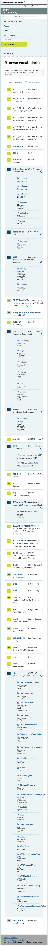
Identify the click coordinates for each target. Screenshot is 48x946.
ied (14, 493)
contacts (23, 178)
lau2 (15, 591)
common (17, 160)
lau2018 (17, 597)
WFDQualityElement (24, 876)
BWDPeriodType (24, 693)
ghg (15, 446)
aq (14, 89)
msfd (15, 619)
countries (24, 419)
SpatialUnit (24, 807)
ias (14, 483)
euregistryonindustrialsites (20, 312)
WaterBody (24, 846)
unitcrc (23, 392)
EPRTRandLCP (20, 300)
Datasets (6, 26)
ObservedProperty (24, 785)
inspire (16, 565)
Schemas (7, 40)
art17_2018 (18, 136)
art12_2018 (18, 108)
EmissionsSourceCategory (24, 747)
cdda (15, 153)
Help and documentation (12, 21)
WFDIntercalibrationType (24, 854)
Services (6, 49)
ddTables (23, 194)
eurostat (17, 322)
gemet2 (16, 439)
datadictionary (20, 169)
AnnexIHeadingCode (24, 511)
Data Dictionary (23, 16)
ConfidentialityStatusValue (24, 734)
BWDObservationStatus (24, 682)
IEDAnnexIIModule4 (20, 541)
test (14, 657)
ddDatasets (24, 186)
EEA (14, 2)
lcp (14, 609)
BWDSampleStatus (24, 703)
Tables (6, 31)
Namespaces (8, 53)
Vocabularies (8, 44)
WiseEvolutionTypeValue (24, 897)
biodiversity (19, 146)
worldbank (18, 920)
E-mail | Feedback (10, 938)
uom (15, 664)
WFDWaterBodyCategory (24, 886)
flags (22, 351)
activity (23, 269)
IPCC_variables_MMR (24, 463)
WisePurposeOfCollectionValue (24, 906)
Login (27, 6)
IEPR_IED (18, 553)
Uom (22, 815)
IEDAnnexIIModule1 (20, 502)
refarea (23, 372)
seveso (16, 647)
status (22, 221)
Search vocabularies (15, 82)
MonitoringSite (24, 776)
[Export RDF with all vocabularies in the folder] (41, 172)
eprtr (15, 257)
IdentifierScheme (24, 758)
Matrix (22, 768)
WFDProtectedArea (24, 865)
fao (14, 331)
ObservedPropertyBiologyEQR (24, 794)
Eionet (14, 16)
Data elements (9, 35)
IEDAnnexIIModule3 (20, 526)
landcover (18, 574)
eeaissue (23, 202)
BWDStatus (24, 715)
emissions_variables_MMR (24, 455)
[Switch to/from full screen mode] (32, 6)
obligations (24, 213)
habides (17, 474)
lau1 (15, 584)
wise (15, 673)
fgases (16, 409)
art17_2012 (18, 127)
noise (15, 628)
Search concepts (34, 82)
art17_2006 (18, 118)
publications (19, 638)
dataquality (18, 232)
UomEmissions (24, 824)
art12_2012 (18, 99)
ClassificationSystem (24, 725)
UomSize (23, 837)
